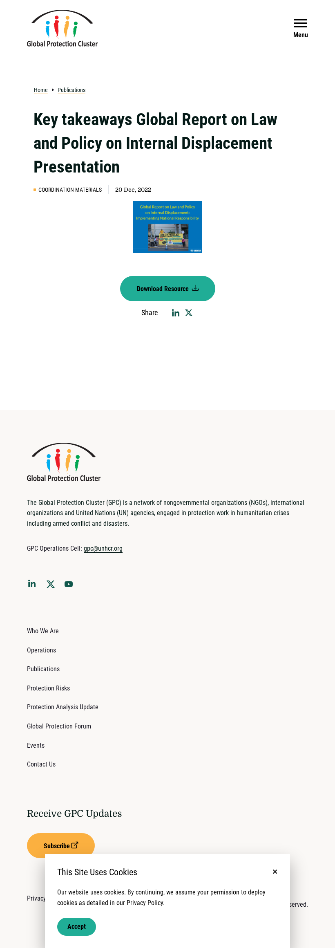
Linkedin (33, 585)
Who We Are (43, 631)
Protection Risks (48, 688)
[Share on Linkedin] (176, 313)
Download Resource (163, 289)
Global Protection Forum (59, 726)
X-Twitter (52, 586)
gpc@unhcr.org (103, 548)
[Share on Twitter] (189, 313)
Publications (71, 90)
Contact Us (41, 764)
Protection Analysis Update (62, 707)
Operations (41, 650)
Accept (76, 926)
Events (36, 745)
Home (41, 90)
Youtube (71, 586)
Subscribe (57, 846)
